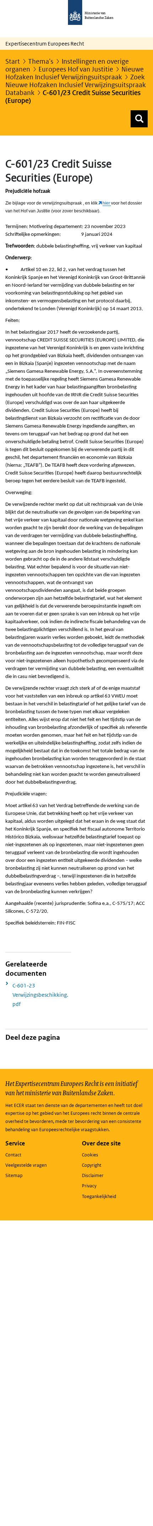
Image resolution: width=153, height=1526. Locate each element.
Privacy (89, 1186)
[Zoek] (139, 118)
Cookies (90, 1155)
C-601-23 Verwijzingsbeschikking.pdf (40, 994)
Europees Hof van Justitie (75, 69)
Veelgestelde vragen (26, 1165)
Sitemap (13, 1175)
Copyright (91, 1165)
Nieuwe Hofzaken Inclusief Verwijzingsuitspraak (74, 73)
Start (12, 61)
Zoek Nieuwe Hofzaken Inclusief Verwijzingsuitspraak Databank (75, 85)
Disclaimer (93, 1175)
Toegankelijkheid (99, 1196)
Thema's (40, 61)
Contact (13, 1155)
